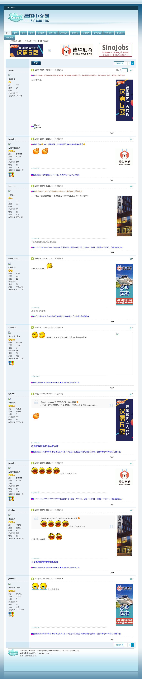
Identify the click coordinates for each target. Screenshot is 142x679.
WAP (49, 653)
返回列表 (119, 63)
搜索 (15, 33)
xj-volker (11, 394)
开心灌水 (119, 33)
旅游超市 (9, 37)
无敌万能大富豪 (14, 148)
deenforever (13, 259)
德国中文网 (24, 653)
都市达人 (11, 195)
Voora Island (53, 651)
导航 (23, 33)
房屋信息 (63, 33)
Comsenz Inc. (74, 651)
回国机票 (41, 33)
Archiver (42, 653)
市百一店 (52, 33)
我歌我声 (86, 33)
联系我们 (33, 653)
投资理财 (75, 33)
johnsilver (12, 139)
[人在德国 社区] (28, 22)
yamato (11, 70)
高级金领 (11, 79)
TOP (112, 133)
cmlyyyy (11, 186)
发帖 (36, 63)
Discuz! (32, 651)
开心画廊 (97, 33)
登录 (13, 8)
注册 (7, 8)
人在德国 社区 (16, 41)
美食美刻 (108, 33)
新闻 (31, 33)
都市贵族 (11, 267)
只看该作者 (59, 70)
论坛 (8, 33)
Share (36, 125)
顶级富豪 (11, 403)
